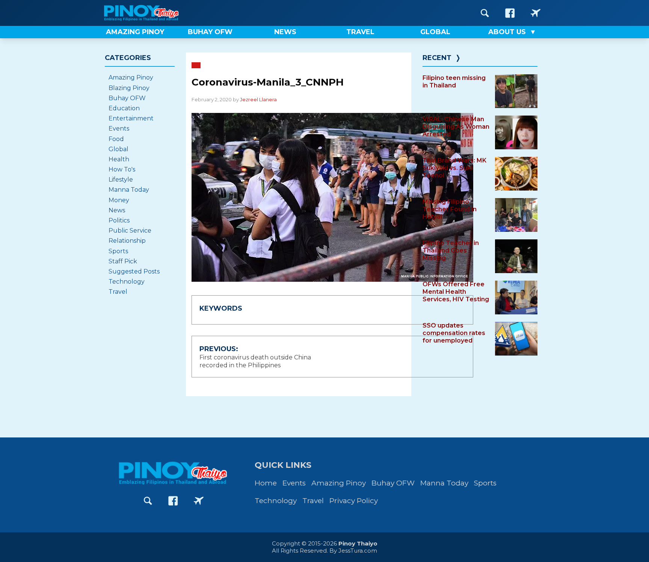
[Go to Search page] (485, 13)
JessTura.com (357, 550)
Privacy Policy (353, 500)
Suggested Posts (134, 271)
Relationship (127, 240)
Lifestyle (121, 179)
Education (124, 108)
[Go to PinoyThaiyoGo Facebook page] (535, 13)
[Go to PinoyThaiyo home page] (151, 13)
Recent (437, 58)
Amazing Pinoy (131, 77)
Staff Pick (123, 261)
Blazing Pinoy (129, 88)
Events (119, 128)
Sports (118, 251)
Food (116, 139)
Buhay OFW (127, 98)
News (117, 210)
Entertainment (131, 118)
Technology (127, 281)
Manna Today (129, 189)
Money (119, 200)
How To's (122, 169)
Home (266, 483)
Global (118, 149)
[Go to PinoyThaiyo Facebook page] (510, 13)
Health (119, 159)
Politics (119, 220)
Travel (118, 291)
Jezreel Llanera (258, 99)
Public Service (130, 230)
